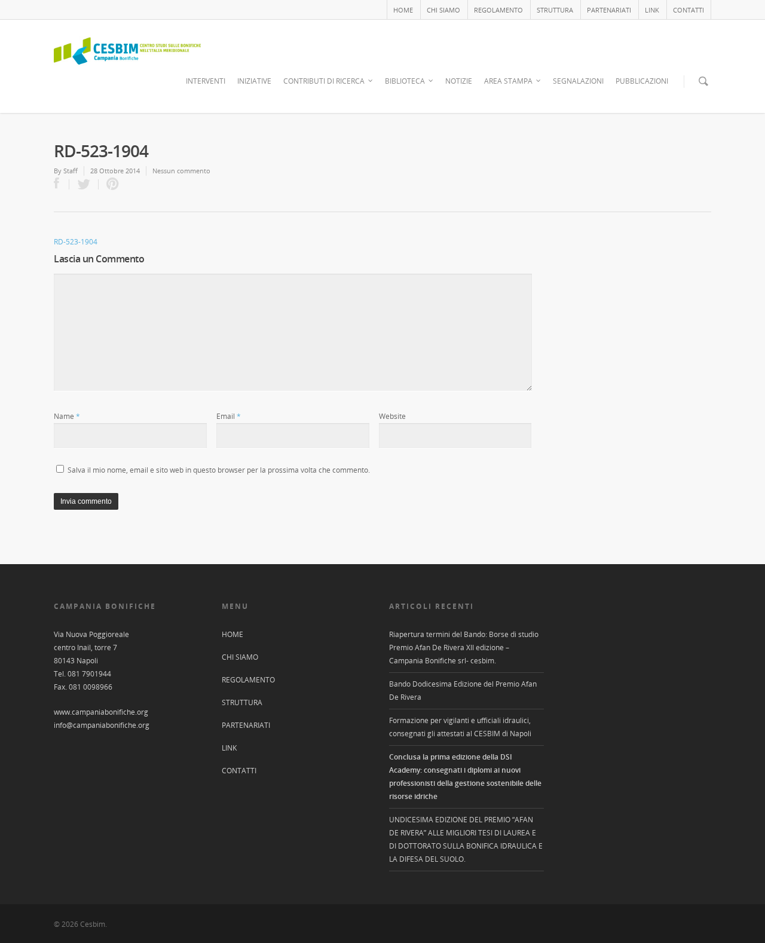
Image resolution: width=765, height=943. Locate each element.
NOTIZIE (458, 81)
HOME (403, 9)
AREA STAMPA (508, 81)
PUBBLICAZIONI (642, 81)
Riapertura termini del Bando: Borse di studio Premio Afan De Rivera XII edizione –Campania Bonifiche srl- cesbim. (463, 647)
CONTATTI (688, 9)
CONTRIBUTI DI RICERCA (324, 81)
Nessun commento (181, 170)
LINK (652, 9)
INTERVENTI (205, 81)
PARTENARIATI (609, 9)
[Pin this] (110, 184)
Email (228, 416)
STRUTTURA (555, 9)
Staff (70, 170)
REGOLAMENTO (498, 9)
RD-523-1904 (75, 242)
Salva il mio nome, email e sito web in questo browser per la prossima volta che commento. (219, 470)
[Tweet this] (84, 184)
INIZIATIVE (254, 81)
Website (392, 416)
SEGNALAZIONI (578, 81)
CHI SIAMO (443, 9)
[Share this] (61, 184)
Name (67, 416)
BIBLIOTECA (405, 81)
